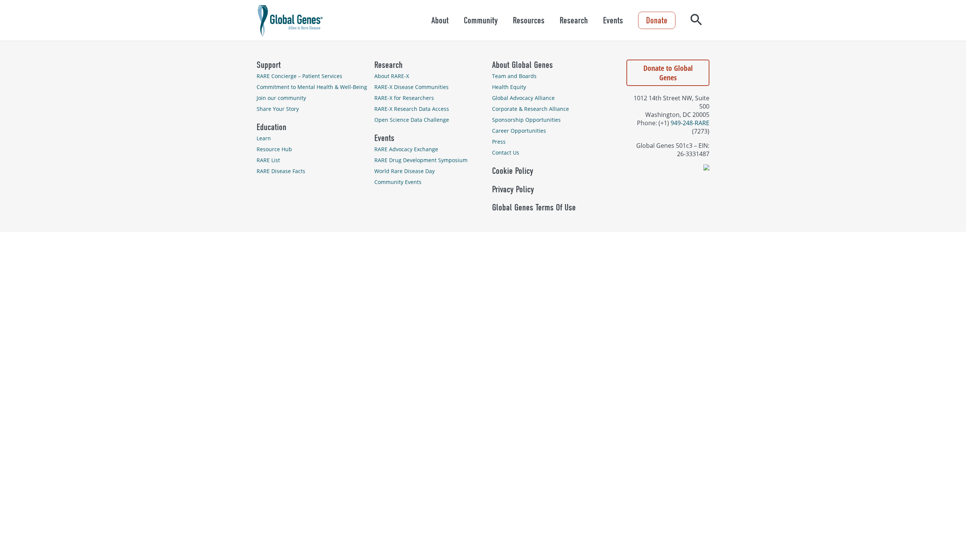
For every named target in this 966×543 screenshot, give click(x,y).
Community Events (397, 182)
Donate (657, 20)
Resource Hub (274, 149)
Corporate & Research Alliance (530, 108)
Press (499, 141)
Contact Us (505, 152)
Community (481, 20)
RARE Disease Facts (281, 171)
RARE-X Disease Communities (411, 86)
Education (271, 127)
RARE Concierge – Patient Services (299, 76)
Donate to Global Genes (668, 73)
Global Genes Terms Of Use (534, 207)
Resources (529, 20)
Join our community (281, 97)
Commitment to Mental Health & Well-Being (312, 86)
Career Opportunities (519, 130)
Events (613, 20)
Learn (264, 138)
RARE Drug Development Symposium (421, 160)
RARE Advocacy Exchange (406, 149)
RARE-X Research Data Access (411, 108)
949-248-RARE (690, 123)
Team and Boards (514, 76)
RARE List (268, 160)
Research (574, 20)
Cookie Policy (512, 171)
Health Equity (509, 86)
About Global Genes (522, 65)
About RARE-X (391, 76)
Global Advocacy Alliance (523, 97)
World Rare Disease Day (404, 171)
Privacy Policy (513, 189)
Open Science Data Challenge (411, 119)
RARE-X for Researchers (404, 97)
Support (269, 65)
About (440, 20)
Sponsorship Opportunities (526, 119)
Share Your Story (278, 108)
